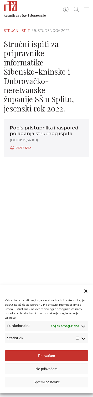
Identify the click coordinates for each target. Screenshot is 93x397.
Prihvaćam (46, 356)
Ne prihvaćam (46, 369)
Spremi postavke (46, 382)
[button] (85, 291)
